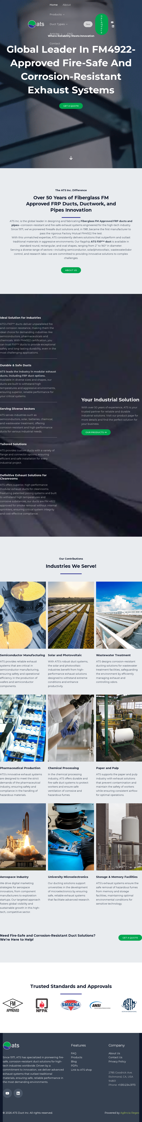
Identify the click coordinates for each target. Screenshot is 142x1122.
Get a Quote (130, 937)
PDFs (74, 1065)
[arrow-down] (71, 138)
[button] (63, 14)
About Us (114, 1053)
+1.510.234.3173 (126, 1084)
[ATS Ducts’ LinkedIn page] (113, 26)
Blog (74, 1061)
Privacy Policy (117, 1061)
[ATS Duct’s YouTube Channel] (112, 22)
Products (76, 1057)
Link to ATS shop (81, 1069)
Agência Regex (129, 1112)
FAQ (73, 1053)
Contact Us (115, 1057)
